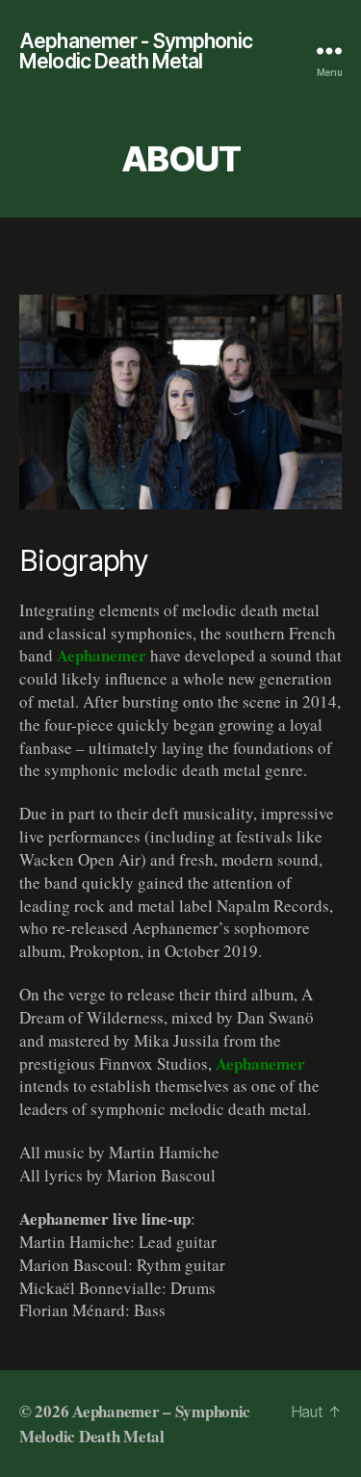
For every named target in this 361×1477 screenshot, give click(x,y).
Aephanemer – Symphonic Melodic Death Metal (134, 1423)
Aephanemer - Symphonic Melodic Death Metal (135, 51)
